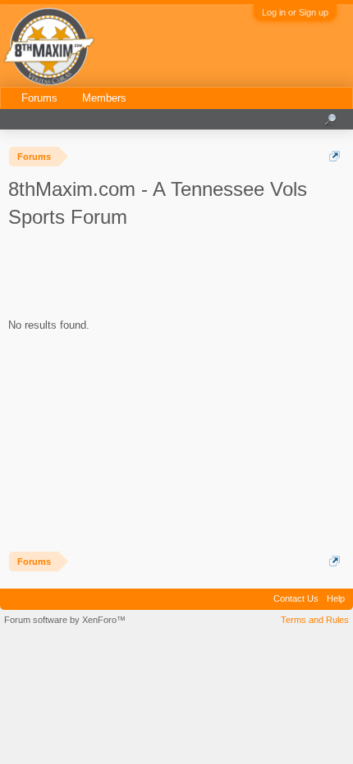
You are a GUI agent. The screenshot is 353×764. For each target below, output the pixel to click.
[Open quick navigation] (334, 156)
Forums (39, 98)
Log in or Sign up (295, 12)
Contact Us (296, 598)
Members (104, 98)
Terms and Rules (315, 620)
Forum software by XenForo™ (65, 620)
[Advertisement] (152, 276)
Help (336, 598)
